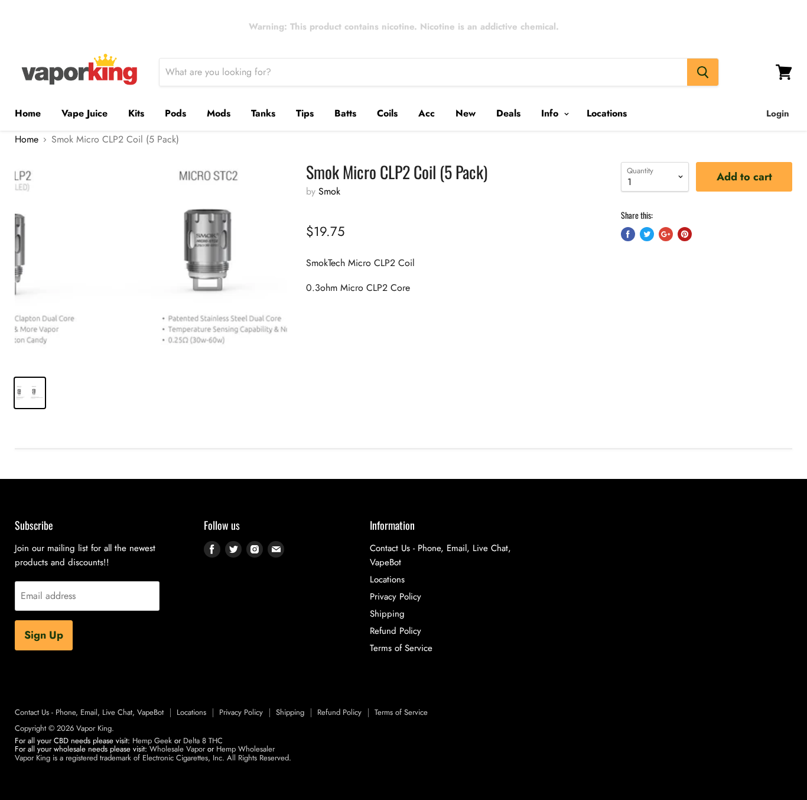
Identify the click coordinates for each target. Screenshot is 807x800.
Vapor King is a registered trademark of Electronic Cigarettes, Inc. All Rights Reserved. (153, 757)
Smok (329, 191)
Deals (508, 113)
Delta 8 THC (203, 740)
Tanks (263, 113)
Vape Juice (84, 113)
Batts (345, 113)
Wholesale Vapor (177, 748)
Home (28, 113)
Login (777, 113)
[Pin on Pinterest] (685, 234)
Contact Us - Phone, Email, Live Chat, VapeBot (89, 712)
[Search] (702, 72)
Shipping (387, 613)
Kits (136, 113)
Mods (218, 113)
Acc (426, 113)
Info (551, 113)
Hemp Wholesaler (245, 748)
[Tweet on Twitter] (647, 234)
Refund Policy (395, 630)
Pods (175, 113)
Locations (607, 113)
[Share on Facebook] (628, 234)
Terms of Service (401, 648)
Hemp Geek (152, 740)
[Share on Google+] (666, 234)
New (465, 113)
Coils (387, 113)
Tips (305, 113)
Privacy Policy (395, 596)
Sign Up (43, 635)
